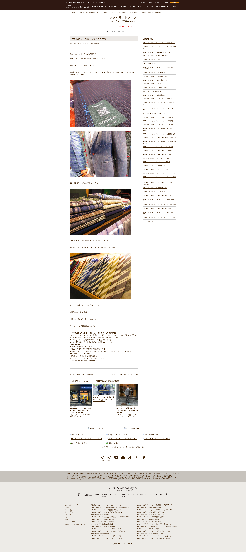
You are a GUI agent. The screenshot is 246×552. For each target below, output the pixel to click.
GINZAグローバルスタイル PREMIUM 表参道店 (156, 56)
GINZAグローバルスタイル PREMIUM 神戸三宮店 (157, 195)
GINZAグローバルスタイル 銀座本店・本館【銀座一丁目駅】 (105, 519)
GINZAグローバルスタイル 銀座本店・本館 (155, 76)
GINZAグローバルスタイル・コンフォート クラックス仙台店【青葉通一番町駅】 (110, 507)
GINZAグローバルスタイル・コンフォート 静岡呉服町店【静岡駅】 (152, 505)
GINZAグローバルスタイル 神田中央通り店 (155, 87)
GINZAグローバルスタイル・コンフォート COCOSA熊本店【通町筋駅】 (153, 538)
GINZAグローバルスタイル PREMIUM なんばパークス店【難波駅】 (152, 514)
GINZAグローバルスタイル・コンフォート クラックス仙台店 (159, 47)
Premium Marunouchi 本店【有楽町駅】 (100, 514)
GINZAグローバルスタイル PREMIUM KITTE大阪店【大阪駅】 (150, 512)
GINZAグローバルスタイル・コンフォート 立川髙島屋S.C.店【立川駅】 (108, 530)
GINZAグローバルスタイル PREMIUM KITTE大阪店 (157, 150)
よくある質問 (68, 511)
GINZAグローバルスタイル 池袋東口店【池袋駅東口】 (103, 526)
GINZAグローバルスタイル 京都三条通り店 (155, 188)
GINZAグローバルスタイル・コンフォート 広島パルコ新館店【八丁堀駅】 (153, 531)
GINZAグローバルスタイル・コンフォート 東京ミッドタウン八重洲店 (159, 68)
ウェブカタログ (69, 512)
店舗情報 (123, 6)
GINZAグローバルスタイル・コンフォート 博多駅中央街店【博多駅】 (152, 535)
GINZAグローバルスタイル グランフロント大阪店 (157, 158)
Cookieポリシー (69, 523)
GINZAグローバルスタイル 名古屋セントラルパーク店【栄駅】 (151, 511)
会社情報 (143, 2)
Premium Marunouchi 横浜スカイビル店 (154, 113)
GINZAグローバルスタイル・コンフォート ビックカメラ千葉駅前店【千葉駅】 (154, 504)
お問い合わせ (165, 2)
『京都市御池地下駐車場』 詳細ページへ (84, 360)
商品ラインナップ (114, 6)
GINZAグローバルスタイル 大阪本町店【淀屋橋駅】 (148, 519)
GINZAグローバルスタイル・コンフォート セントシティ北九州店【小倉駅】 (154, 536)
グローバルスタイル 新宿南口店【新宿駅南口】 (102, 524)
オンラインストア (143, 6)
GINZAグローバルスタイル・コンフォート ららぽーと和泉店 (159, 177)
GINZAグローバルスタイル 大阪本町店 (154, 165)
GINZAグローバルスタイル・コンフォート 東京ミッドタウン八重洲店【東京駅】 (110, 516)
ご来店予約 (174, 7)
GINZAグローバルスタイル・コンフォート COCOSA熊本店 (159, 217)
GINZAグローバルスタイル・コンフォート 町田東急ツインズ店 (159, 108)
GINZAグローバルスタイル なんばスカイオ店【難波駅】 (149, 521)
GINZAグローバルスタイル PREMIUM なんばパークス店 (159, 154)
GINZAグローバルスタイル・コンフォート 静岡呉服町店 (159, 134)
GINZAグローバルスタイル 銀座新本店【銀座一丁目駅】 (104, 517)
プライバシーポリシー (70, 521)
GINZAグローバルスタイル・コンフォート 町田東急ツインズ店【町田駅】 (108, 531)
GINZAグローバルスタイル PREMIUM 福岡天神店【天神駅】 (150, 533)
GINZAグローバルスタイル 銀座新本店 (154, 72)
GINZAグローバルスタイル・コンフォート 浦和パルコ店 (159, 124)
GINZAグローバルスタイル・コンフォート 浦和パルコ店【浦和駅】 (107, 538)
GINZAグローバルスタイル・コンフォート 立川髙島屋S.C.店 (159, 103)
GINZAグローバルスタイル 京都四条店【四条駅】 (147, 528)
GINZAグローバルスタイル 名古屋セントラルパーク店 (158, 147)
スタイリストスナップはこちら (123, 26)
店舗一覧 (67, 507)
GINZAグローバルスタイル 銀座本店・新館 (155, 80)
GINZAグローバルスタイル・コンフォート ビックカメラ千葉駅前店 (159, 129)
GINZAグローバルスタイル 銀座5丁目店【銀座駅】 (103, 521)
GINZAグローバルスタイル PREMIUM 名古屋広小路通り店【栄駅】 (152, 507)
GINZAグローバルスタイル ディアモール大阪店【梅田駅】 (150, 517)
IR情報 (150, 2)
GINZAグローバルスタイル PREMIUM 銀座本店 (156, 52)
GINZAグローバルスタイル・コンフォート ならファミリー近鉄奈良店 (159, 183)
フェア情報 (132, 6)
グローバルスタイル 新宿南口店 (152, 91)
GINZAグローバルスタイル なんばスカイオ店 (155, 169)
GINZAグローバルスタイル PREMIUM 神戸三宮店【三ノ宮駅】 (151, 530)
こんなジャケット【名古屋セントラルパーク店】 (123, 374)
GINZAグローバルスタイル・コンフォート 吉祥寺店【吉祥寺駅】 (106, 528)
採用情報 (157, 2)
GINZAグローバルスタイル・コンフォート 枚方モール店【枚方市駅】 (152, 523)
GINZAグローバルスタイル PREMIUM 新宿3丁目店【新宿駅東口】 (106, 512)
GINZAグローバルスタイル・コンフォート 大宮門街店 (158, 121)
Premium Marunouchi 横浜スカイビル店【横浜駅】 (103, 533)
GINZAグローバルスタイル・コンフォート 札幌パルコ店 (159, 43)
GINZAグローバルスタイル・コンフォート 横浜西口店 (158, 117)
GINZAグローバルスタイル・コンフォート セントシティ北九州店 (159, 213)
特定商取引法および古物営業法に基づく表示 (75, 524)
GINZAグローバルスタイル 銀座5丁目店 (154, 84)
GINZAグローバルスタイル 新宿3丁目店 (154, 59)
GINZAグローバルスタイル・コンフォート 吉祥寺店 (157, 99)
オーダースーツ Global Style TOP (73, 504)
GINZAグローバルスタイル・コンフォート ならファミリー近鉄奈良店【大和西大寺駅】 (156, 526)
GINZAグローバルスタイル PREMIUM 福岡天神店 (157, 208)
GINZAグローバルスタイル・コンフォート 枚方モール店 (159, 173)
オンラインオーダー (148, 221)
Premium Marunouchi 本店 (150, 63)
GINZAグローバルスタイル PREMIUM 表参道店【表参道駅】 (105, 511)
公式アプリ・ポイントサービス (159, 6)
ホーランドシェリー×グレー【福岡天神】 (82, 374)
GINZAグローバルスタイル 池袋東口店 (154, 95)
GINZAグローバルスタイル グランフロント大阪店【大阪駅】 (150, 516)
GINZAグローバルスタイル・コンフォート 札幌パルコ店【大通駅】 (107, 505)
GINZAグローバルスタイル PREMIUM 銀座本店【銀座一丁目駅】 (106, 509)
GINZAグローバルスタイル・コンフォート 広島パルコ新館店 (159, 200)
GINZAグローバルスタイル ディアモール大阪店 (156, 162)
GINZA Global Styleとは (99, 6)
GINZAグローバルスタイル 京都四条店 (154, 191)
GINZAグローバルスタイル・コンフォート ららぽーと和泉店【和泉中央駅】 (154, 524)
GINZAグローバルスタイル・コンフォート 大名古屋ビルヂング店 (159, 142)
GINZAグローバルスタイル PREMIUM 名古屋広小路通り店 (159, 137)
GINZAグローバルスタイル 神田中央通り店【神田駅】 (103, 523)
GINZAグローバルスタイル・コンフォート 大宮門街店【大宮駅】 (106, 536)
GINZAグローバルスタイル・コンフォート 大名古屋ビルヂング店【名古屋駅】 (154, 509)
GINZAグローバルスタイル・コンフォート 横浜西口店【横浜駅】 (106, 535)
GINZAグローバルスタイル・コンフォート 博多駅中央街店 (159, 204)
